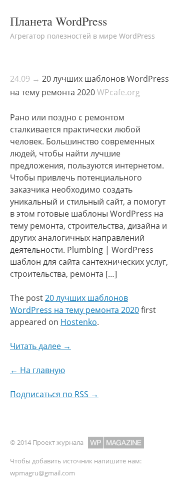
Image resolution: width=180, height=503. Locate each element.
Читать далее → (40, 346)
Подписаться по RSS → (54, 394)
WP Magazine (116, 442)
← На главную (37, 370)
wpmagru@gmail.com (42, 472)
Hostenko (78, 321)
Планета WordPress (58, 21)
